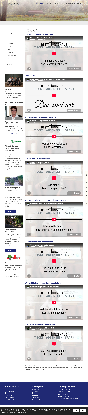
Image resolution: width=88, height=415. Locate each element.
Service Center (59, 3)
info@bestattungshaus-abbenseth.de (68, 398)
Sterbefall (10, 46)
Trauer (9, 49)
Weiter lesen (11, 211)
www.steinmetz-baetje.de (11, 246)
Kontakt (79, 3)
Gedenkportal (70, 3)
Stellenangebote (12, 55)
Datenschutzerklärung (21, 412)
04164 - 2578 (9, 393)
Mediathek (19, 22)
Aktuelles (10, 52)
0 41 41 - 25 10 (64, 395)
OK (76, 410)
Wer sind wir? (11, 40)
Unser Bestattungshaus (13, 33)
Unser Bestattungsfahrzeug (14, 37)
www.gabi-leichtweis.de (11, 134)
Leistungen (50, 3)
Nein (83, 410)
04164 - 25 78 (37, 399)
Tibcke (6, 22)
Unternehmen (40, 3)
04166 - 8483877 (10, 399)
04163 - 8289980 (37, 393)
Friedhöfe (10, 43)
